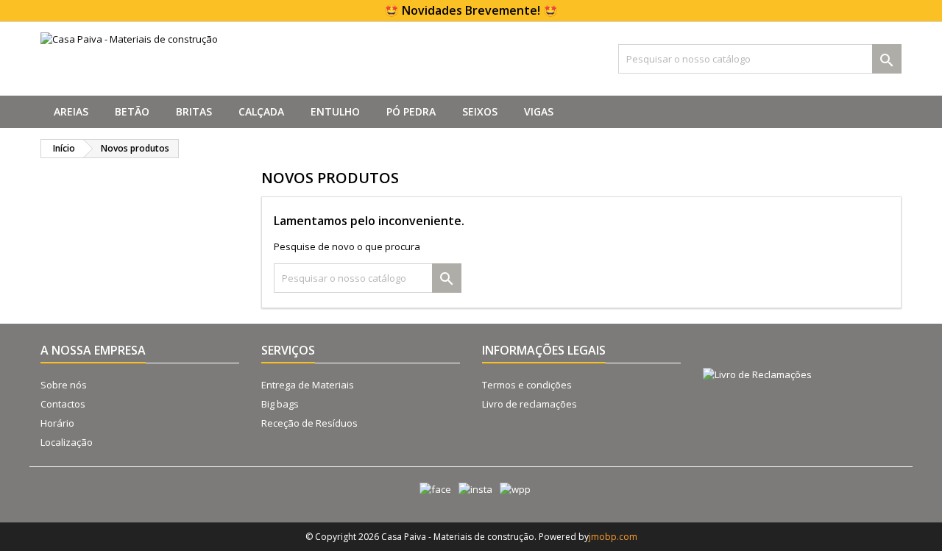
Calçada (261, 111)
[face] (431, 489)
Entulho (335, 111)
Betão (132, 111)
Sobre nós (63, 384)
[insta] (471, 489)
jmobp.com (613, 536)
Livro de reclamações (529, 403)
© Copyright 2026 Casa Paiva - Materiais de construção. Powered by (447, 536)
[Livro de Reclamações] (752, 358)
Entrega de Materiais (307, 384)
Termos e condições (527, 384)
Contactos (62, 403)
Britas (194, 111)
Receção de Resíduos (309, 423)
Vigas (538, 111)
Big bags (280, 403)
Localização (66, 442)
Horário (57, 423)
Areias (71, 111)
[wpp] (511, 489)
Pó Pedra (411, 111)
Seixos (479, 111)
